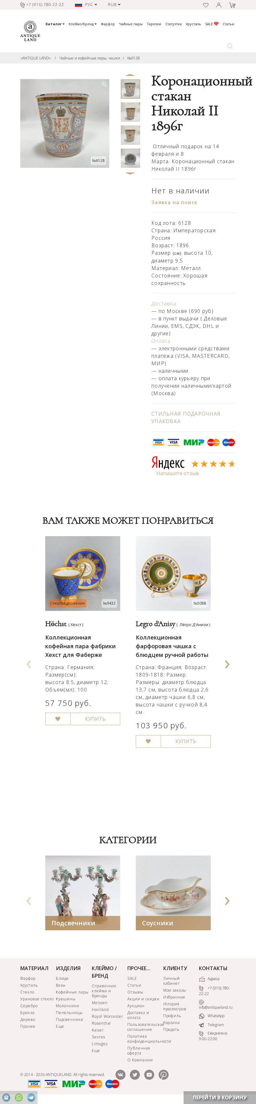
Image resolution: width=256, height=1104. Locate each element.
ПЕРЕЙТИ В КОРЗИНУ (220, 1097)
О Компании (140, 1060)
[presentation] (29, 662)
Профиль (172, 1015)
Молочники (67, 1005)
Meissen (100, 1002)
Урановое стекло (37, 999)
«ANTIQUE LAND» (35, 58)
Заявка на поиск (174, 202)
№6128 (133, 58)
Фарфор (108, 23)
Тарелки (154, 23)
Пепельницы (69, 1012)
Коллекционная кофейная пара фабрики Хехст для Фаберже (80, 646)
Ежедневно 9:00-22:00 (213, 1036)
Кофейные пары (72, 992)
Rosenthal (101, 1023)
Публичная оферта (138, 1050)
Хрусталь (193, 23)
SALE (209, 23)
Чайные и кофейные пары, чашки (89, 58)
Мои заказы (174, 990)
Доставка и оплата (138, 1015)
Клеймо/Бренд (82, 23)
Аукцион (136, 1005)
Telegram (215, 1024)
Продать (171, 1029)
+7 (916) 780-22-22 (214, 990)
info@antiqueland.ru (216, 1007)
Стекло (27, 992)
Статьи (228, 23)
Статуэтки (173, 23)
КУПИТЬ (95, 718)
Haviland (100, 1009)
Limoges (100, 1043)
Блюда (62, 978)
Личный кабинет (171, 981)
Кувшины (66, 999)
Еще (60, 1026)
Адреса (213, 978)
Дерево (27, 1019)
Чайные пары (131, 23)
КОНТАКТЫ (213, 968)
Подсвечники (73, 923)
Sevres (98, 1037)
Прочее (28, 1026)
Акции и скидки (143, 999)
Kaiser (98, 1030)
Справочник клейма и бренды (104, 990)
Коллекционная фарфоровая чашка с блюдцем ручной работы (172, 646)
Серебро (29, 1005)
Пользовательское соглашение (144, 1027)
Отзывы (135, 992)
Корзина (171, 1022)
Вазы (61, 985)
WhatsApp (215, 1015)
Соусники (157, 923)
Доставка (163, 303)
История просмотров (175, 1006)
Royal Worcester (107, 1016)
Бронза (27, 1012)
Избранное (174, 997)
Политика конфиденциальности (144, 1039)
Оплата (161, 340)
